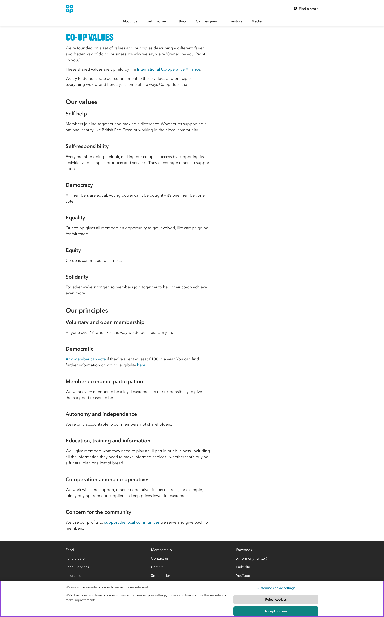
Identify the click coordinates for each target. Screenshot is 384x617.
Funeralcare (75, 558)
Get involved (156, 21)
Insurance (73, 575)
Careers (157, 567)
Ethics (182, 21)
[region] (192, 599)
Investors (234, 21)
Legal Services (77, 567)
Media (256, 21)
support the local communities (132, 522)
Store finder (160, 575)
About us (129, 21)
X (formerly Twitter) (251, 558)
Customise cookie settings (276, 588)
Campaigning (207, 21)
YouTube (243, 575)
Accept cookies (276, 611)
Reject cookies (276, 599)
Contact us (160, 558)
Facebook (244, 550)
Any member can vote (86, 359)
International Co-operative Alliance (168, 69)
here (141, 365)
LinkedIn (243, 567)
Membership (161, 550)
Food (70, 550)
